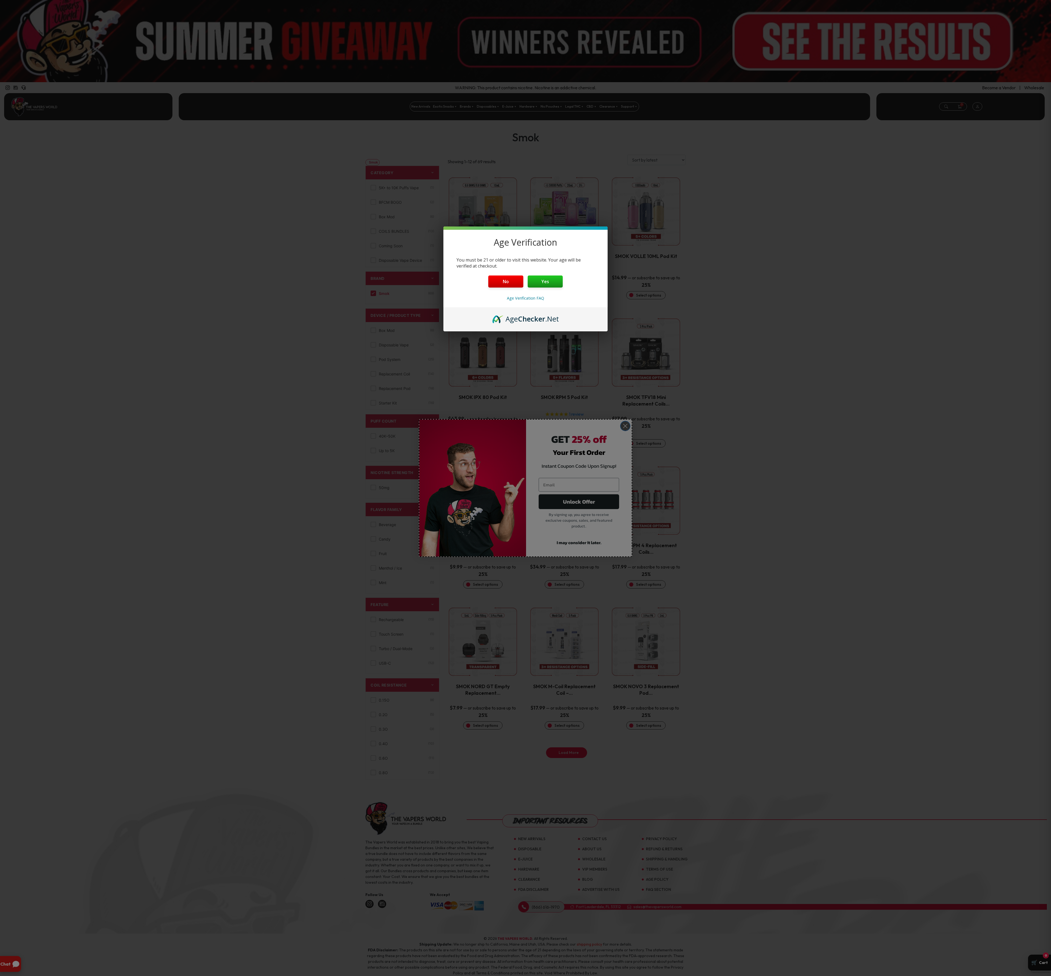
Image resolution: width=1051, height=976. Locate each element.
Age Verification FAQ (525, 298)
